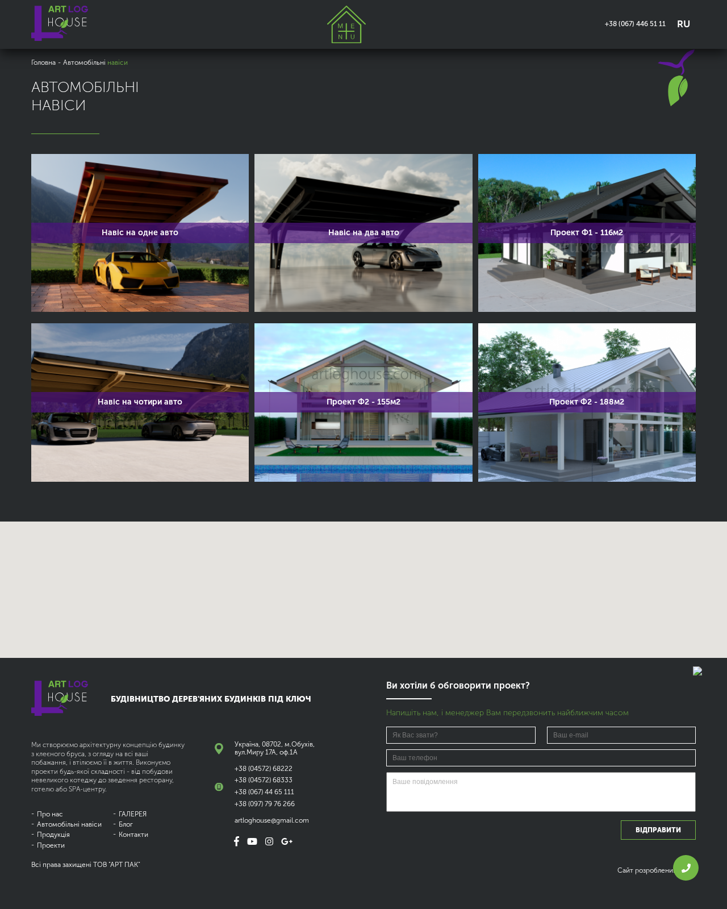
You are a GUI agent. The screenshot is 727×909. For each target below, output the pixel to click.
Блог (126, 824)
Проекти (51, 845)
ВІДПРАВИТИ (658, 830)
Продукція (53, 835)
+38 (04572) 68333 (264, 780)
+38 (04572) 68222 (264, 769)
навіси (69, 824)
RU (683, 24)
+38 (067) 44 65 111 (264, 792)
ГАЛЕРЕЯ (133, 814)
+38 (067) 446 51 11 (635, 24)
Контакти (133, 835)
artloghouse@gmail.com (272, 820)
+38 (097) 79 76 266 (265, 804)
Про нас (50, 814)
